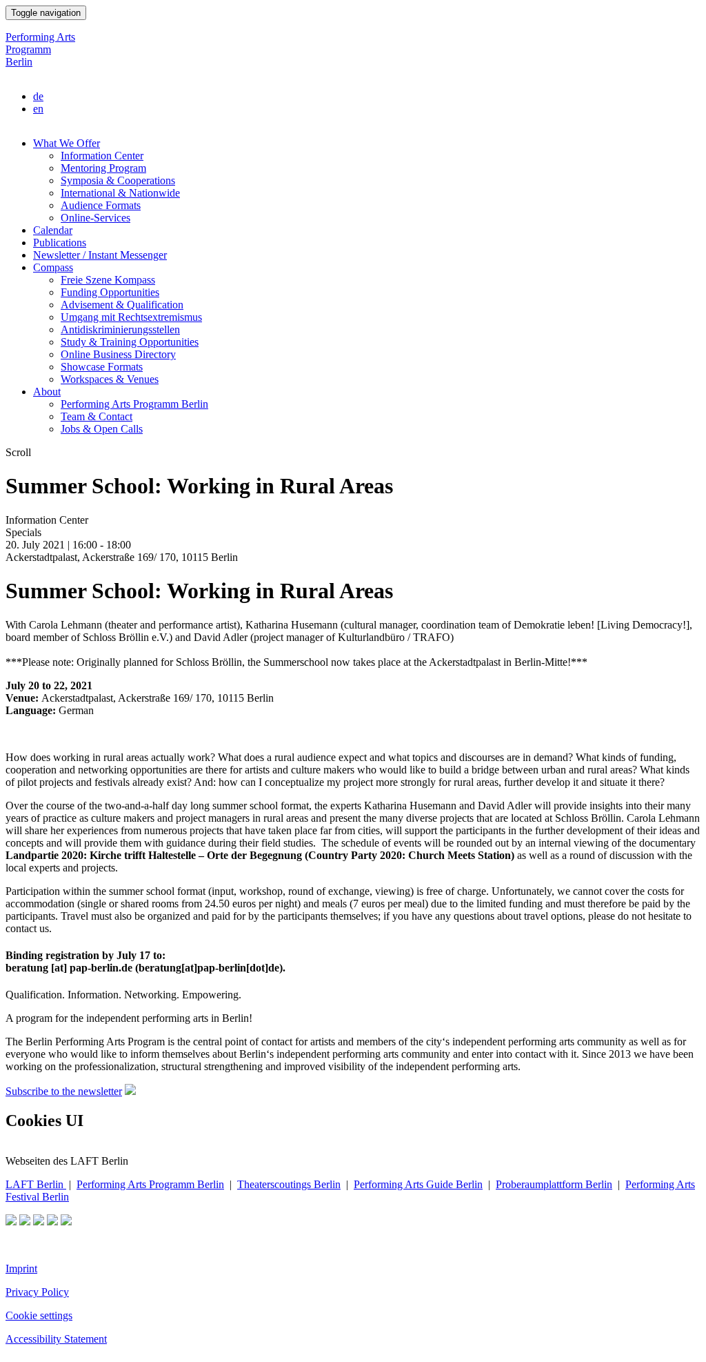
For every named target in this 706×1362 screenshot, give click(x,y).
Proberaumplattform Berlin (554, 1184)
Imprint (21, 1268)
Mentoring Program (103, 168)
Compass (53, 267)
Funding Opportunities (110, 292)
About (47, 391)
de (38, 96)
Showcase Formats (102, 367)
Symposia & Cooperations (118, 180)
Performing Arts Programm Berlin (40, 49)
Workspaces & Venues (110, 379)
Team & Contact (96, 416)
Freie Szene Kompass (108, 280)
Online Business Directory (118, 354)
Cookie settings (39, 1315)
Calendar (52, 230)
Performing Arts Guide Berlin (418, 1184)
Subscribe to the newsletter (64, 1091)
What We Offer (66, 143)
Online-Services (95, 218)
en (38, 109)
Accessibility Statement (56, 1339)
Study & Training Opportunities (130, 342)
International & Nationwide (120, 193)
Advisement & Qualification (122, 304)
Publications (59, 242)
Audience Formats (101, 205)
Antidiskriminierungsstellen (120, 329)
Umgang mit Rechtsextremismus (131, 317)
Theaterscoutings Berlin (289, 1184)
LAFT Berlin (36, 1184)
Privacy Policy (37, 1292)
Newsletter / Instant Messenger (100, 255)
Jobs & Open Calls (102, 429)
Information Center (102, 155)
